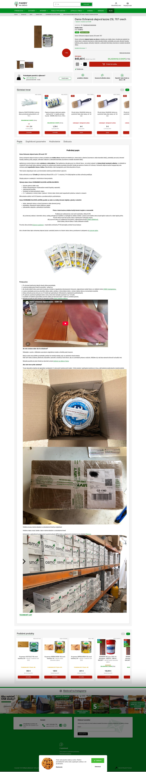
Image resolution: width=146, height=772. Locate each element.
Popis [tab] (19, 141)
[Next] (127, 90)
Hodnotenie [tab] (54, 141)
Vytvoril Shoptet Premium (125, 768)
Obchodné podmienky (65, 753)
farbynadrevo (64, 725)
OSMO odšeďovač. (92, 219)
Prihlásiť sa (83, 734)
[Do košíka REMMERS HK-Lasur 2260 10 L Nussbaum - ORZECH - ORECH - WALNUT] (108, 677)
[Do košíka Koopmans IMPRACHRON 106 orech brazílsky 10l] (55, 677)
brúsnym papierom (38, 225)
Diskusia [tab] (67, 141)
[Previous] (122, 90)
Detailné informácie (80, 48)
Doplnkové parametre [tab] (36, 141)
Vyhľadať (86, 4)
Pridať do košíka (111, 64)
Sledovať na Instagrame (74, 691)
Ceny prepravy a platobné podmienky (69, 751)
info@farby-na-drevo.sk (30, 724)
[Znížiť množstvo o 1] (77, 64)
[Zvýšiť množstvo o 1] (85, 64)
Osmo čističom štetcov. (61, 298)
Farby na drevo (60, 725)
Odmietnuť (98, 766)
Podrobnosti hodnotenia (89, 25)
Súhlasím (99, 760)
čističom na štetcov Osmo (61, 361)
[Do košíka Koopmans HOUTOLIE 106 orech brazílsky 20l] (28, 677)
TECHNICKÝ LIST (25, 615)
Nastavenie (59, 767)
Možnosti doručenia (125, 53)
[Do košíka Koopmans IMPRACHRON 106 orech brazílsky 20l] (81, 677)
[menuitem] (20, 10)
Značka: (79, 27)
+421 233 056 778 (51, 724)
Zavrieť (86, 69)
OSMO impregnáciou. (109, 289)
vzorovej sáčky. (93, 230)
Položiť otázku (65, 78)
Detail (81, 132)
